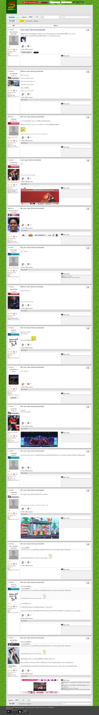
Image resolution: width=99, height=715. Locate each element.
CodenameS (13, 492)
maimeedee (14, 409)
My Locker (66, 56)
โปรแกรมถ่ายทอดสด (19, 707)
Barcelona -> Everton (67, 276)
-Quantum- (14, 119)
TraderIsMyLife (13, 369)
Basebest (13, 330)
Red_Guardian (14, 32)
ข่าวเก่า (12, 707)
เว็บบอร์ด (37, 707)
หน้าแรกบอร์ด (29, 21)
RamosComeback (13, 210)
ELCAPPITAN (13, 73)
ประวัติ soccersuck (44, 707)
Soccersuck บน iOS (29, 90)
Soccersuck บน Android (30, 175)
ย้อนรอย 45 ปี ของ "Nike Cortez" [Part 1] (71, 277)
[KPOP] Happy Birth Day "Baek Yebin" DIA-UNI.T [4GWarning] (76, 689)
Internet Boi (13, 250)
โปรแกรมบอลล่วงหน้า (29, 707)
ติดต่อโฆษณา (51, 707)
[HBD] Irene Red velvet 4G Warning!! (71, 688)
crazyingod (14, 453)
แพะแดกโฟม (13, 289)
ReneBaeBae (13, 640)
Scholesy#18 (13, 162)
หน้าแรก (8, 707)
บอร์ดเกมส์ (35, 21)
